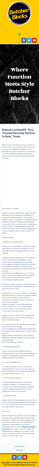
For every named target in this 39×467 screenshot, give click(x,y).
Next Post (19, 450)
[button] (19, 34)
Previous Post (20, 446)
